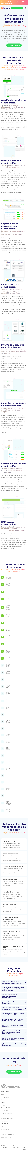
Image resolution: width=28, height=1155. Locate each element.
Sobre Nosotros (5, 1097)
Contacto (3, 1099)
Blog (2, 1126)
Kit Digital (3, 1105)
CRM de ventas (4, 1110)
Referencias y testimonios (7, 1134)
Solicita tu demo (17, 8)
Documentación (5, 1131)
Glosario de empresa (6, 1137)
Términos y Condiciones (19, 1145)
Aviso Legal (16, 1147)
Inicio (2, 1094)
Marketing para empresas (7, 1115)
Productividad (4, 1121)
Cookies (24, 1149)
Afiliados (3, 1102)
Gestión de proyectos (6, 1113)
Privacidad (23, 1147)
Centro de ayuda (5, 1129)
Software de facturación (7, 1118)
